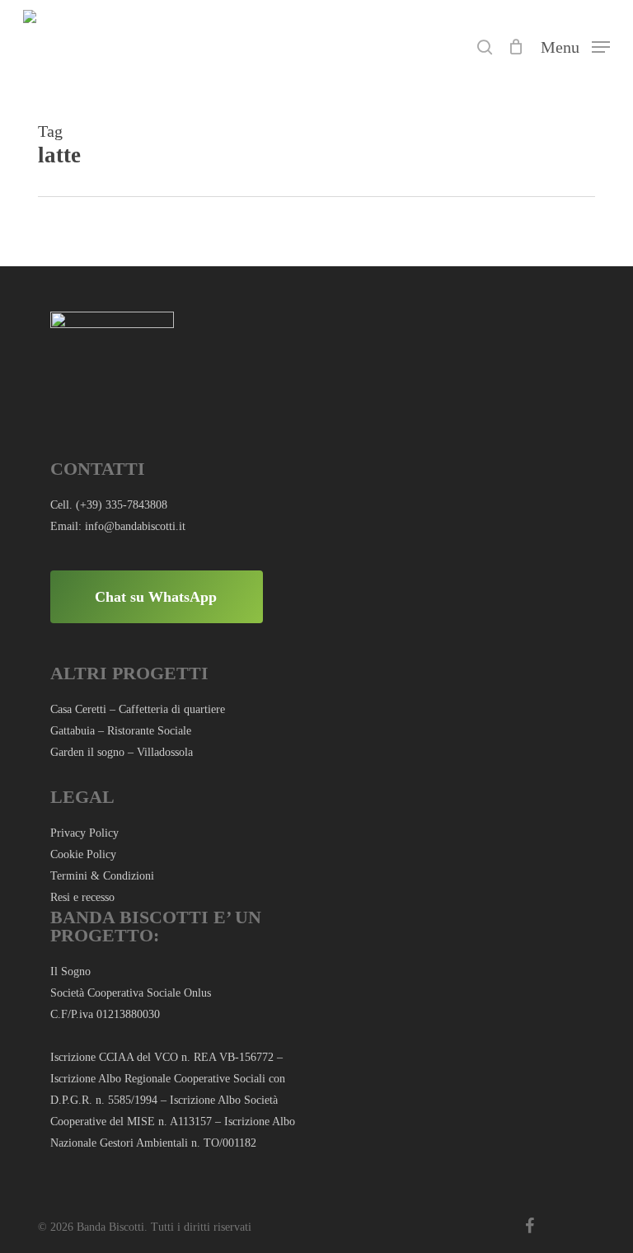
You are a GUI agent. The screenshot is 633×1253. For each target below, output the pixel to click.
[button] (575, 45)
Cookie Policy (83, 854)
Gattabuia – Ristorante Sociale (120, 731)
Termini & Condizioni (102, 876)
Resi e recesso (82, 897)
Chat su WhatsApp (156, 597)
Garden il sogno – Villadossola (121, 752)
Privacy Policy (84, 833)
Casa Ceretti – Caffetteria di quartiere (137, 709)
